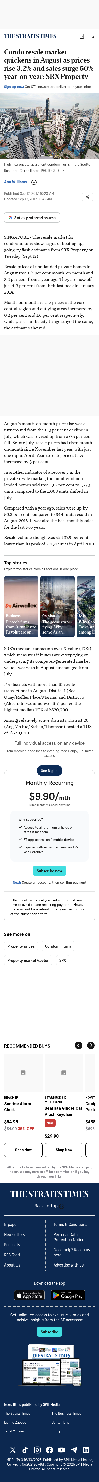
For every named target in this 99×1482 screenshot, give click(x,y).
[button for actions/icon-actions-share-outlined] (87, 197)
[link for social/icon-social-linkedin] (86, 1450)
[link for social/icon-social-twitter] (13, 1450)
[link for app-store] (30, 1295)
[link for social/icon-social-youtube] (62, 1450)
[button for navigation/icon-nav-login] (82, 36)
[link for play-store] (68, 1295)
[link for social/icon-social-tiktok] (25, 1450)
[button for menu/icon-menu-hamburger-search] (92, 36)
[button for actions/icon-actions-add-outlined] (34, 182)
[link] (30, 36)
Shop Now (23, 1150)
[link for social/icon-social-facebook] (49, 1450)
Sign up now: (14, 86)
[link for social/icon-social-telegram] (74, 1450)
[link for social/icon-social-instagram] (37, 1450)
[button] (82, 36)
